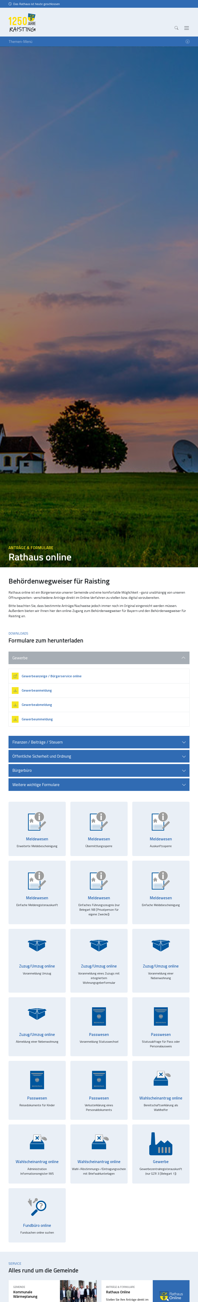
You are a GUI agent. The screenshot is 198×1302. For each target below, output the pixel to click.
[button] (176, 28)
